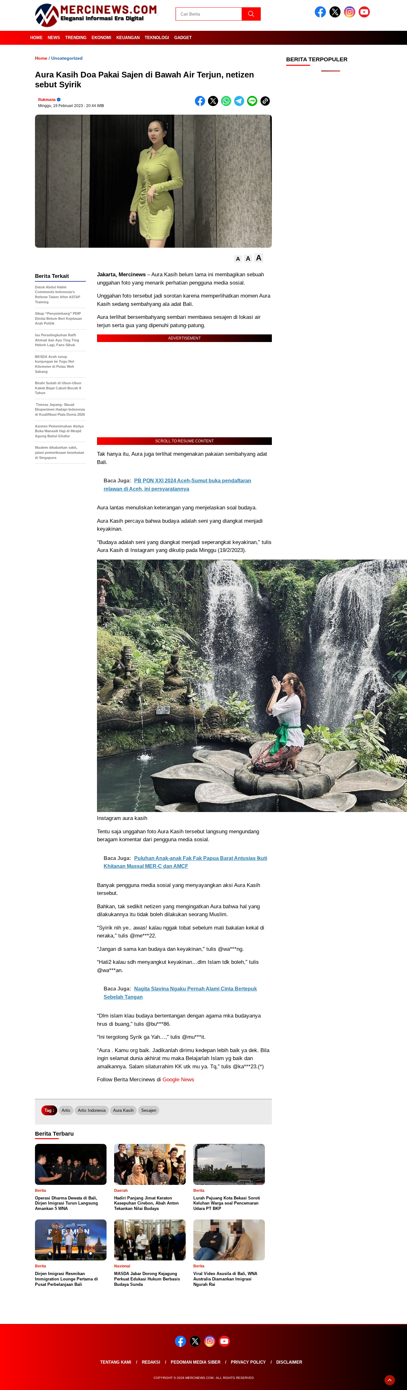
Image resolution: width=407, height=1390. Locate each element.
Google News (178, 1080)
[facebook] (321, 16)
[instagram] (350, 16)
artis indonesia (92, 1110)
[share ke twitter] (214, 104)
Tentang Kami (115, 1362)
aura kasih (123, 1110)
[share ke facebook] (201, 104)
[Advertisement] (330, 178)
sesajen (148, 1110)
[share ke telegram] (240, 104)
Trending (75, 37)
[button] (238, 259)
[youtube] (365, 16)
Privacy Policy (248, 1362)
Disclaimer (289, 1362)
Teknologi (157, 37)
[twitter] (336, 16)
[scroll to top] (389, 1380)
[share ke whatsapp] (227, 104)
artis (66, 1110)
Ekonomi (101, 37)
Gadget (183, 37)
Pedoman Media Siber (195, 1362)
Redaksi (151, 1362)
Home (36, 37)
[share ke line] (253, 104)
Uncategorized (67, 58)
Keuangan (128, 37)
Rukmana (47, 99)
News (54, 37)
